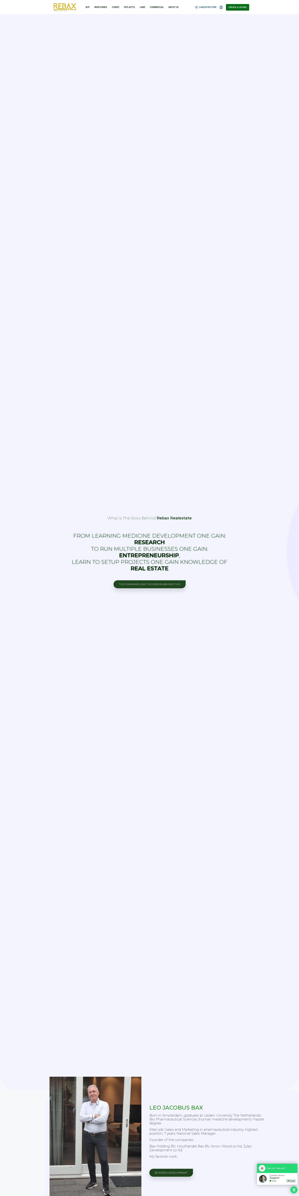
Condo (115, 7)
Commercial (157, 7)
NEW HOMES (100, 7)
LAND (142, 7)
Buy (88, 7)
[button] (150, 584)
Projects (129, 7)
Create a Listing (237, 7)
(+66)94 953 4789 (207, 7)
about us (173, 7)
